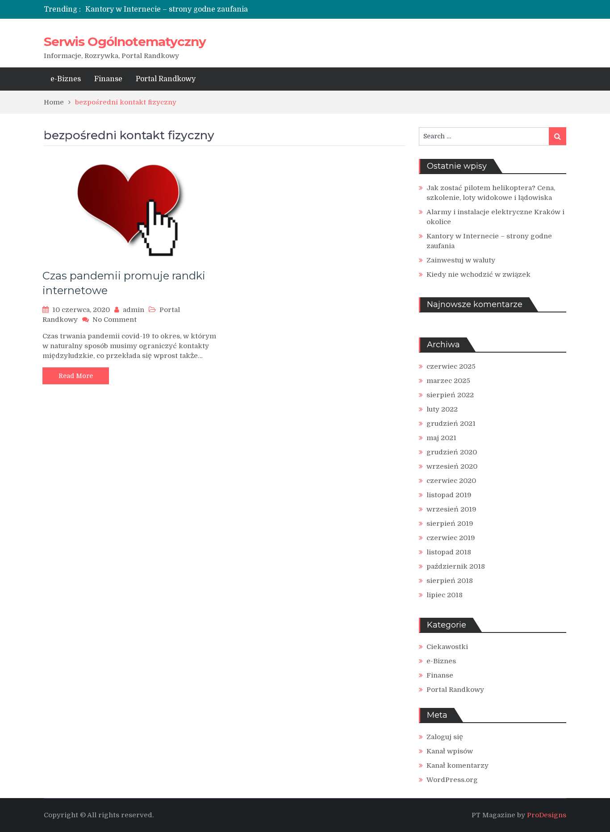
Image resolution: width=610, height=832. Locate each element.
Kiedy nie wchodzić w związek (478, 274)
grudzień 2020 (451, 452)
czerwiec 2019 (450, 538)
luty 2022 (442, 409)
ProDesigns (546, 815)
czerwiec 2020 (451, 481)
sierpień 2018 (449, 581)
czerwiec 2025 (451, 366)
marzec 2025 (448, 381)
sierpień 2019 (449, 524)
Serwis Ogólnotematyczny (125, 41)
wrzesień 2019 (451, 509)
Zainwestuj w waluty (460, 260)
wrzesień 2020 (451, 466)
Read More (75, 375)
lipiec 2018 (444, 595)
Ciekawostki (447, 647)
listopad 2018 (448, 552)
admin (133, 310)
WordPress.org (452, 780)
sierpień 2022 (450, 395)
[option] (221, 9)
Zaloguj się (444, 737)
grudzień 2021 (451, 424)
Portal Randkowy (166, 79)
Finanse (108, 79)
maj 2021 (441, 438)
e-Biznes (65, 79)
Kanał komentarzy (457, 765)
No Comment (114, 320)
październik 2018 (455, 566)
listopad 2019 (449, 495)
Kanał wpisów (449, 751)
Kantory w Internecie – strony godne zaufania (166, 9)
